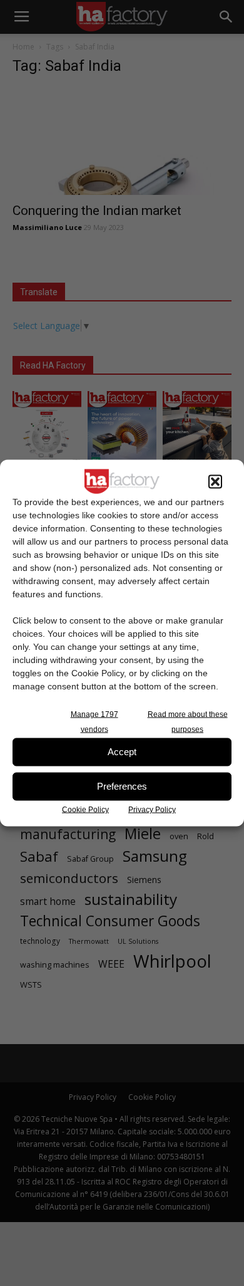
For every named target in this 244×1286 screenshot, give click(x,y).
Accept (122, 751)
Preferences (122, 786)
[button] (215, 481)
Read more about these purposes (188, 721)
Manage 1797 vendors (94, 721)
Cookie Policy (85, 809)
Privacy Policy (152, 809)
